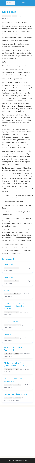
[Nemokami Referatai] (3, 3)
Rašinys (14, 16)
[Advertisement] (12, 431)
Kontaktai (24, 460)
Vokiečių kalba (6, 16)
